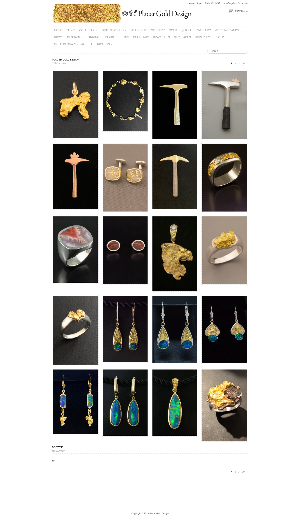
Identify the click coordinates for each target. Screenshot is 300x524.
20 (243, 63)
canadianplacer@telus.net (235, 3)
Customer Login (195, 3)
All (53, 460)
